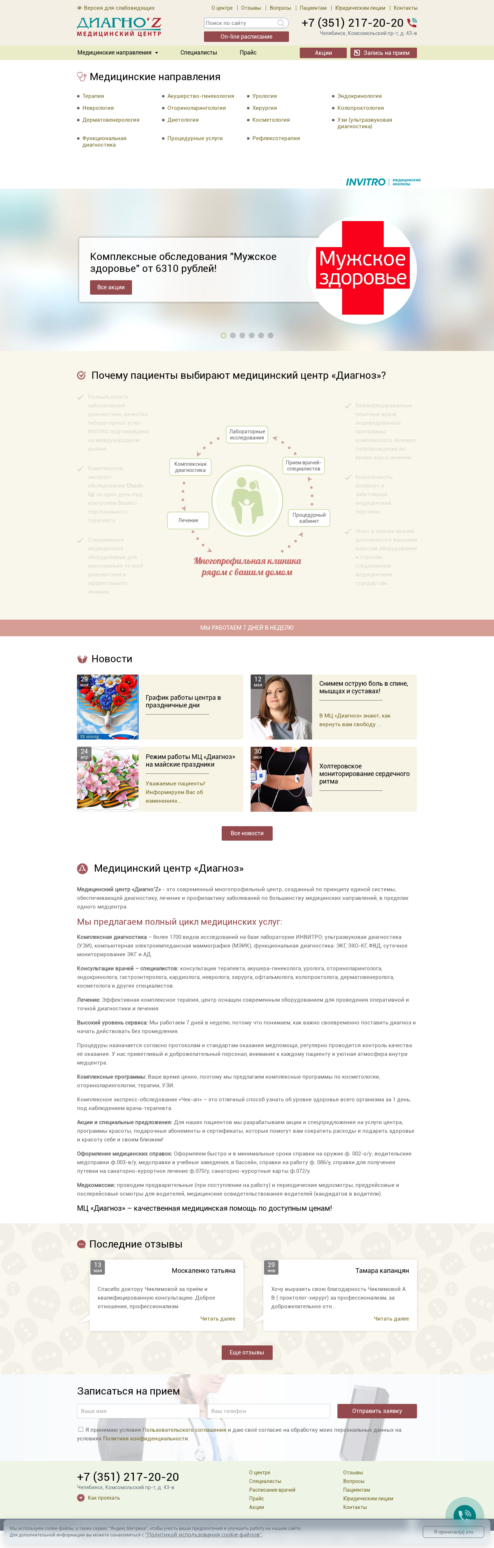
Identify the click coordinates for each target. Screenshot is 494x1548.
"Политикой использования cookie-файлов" (203, 1534)
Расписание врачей (272, 1490)
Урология (264, 96)
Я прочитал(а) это (453, 1532)
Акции (323, 52)
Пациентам (313, 8)
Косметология (271, 120)
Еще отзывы (247, 1352)
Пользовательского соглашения (184, 1430)
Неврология (98, 108)
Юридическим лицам (360, 8)
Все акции (111, 287)
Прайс (248, 52)
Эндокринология (359, 96)
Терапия (93, 96)
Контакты (406, 8)
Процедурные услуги (195, 138)
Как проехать (104, 1498)
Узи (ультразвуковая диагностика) (364, 123)
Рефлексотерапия (276, 138)
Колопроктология (360, 108)
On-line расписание (246, 36)
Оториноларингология (196, 108)
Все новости (247, 833)
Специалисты (198, 52)
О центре (222, 8)
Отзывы (251, 8)
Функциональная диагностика (104, 141)
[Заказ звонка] (464, 1516)
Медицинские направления (114, 52)
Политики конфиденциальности (145, 1438)
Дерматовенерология (111, 120)
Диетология (183, 120)
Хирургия (264, 108)
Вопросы (280, 8)
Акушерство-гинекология (200, 96)
